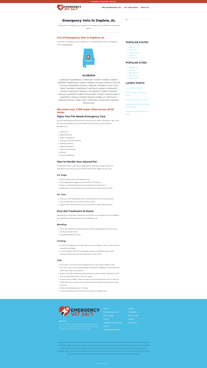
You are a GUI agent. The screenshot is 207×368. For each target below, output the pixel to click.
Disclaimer (131, 319)
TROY (84, 100)
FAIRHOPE (92, 85)
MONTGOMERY (90, 94)
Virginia (131, 47)
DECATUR (116, 82)
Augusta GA (133, 75)
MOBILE (80, 94)
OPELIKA (75, 97)
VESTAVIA (114, 100)
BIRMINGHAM (72, 82)
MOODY (101, 94)
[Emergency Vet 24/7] (69, 8)
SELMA (71, 100)
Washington (133, 58)
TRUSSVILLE (92, 100)
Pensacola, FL (68, 45)
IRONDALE (83, 91)
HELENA (102, 88)
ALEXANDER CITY (76, 80)
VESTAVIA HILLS (89, 103)
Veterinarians (132, 312)
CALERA (82, 82)
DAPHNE (108, 82)
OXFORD (83, 97)
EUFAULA (83, 85)
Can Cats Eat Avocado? (134, 88)
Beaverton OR (134, 73)
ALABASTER (64, 80)
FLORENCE (102, 85)
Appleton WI (133, 68)
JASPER (104, 91)
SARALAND (63, 100)
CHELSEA (90, 82)
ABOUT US (145, 7)
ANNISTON (89, 80)
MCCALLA (61, 94)
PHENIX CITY (101, 97)
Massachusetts (134, 52)
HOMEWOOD (111, 88)
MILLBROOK (71, 94)
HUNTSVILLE (73, 91)
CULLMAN (99, 82)
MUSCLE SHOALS (112, 94)
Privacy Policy (132, 322)
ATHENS (97, 80)
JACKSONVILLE (94, 91)
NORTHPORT (65, 97)
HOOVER (63, 91)
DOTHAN (63, 85)
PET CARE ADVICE (131, 7)
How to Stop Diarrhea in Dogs (136, 100)
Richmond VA (134, 78)
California (132, 55)
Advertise (131, 308)
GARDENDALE (81, 88)
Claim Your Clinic (133, 315)
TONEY (78, 100)
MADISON (112, 91)
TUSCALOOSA (104, 100)
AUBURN (113, 80)
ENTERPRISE (73, 85)
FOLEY (110, 85)
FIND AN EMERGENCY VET (112, 7)
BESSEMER (62, 82)
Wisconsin (132, 50)
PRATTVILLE (111, 97)
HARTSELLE (92, 88)
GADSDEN (70, 88)
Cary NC (132, 70)
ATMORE (105, 80)
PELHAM (91, 97)
